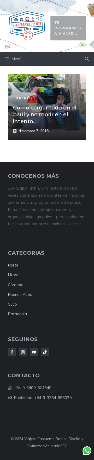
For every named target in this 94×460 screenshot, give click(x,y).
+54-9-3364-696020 (53, 397)
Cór (11, 284)
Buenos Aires (20, 294)
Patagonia (17, 313)
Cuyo (12, 304)
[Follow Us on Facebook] (12, 352)
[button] (87, 59)
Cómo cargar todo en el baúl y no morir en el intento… (45, 114)
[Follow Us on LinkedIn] (34, 352)
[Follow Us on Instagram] (23, 352)
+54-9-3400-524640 (32, 387)
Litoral (13, 274)
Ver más (74, 223)
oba (20, 284)
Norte (13, 265)
